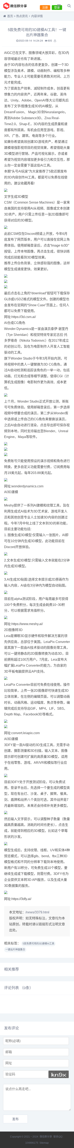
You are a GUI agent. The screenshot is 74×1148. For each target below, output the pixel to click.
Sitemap (44, 1142)
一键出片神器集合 (15, 949)
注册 (45, 7)
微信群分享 (46, 1136)
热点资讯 (22, 16)
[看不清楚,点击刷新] (58, 1074)
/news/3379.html (37, 912)
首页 (10, 16)
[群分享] (17, 6)
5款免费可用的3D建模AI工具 (38, 943)
